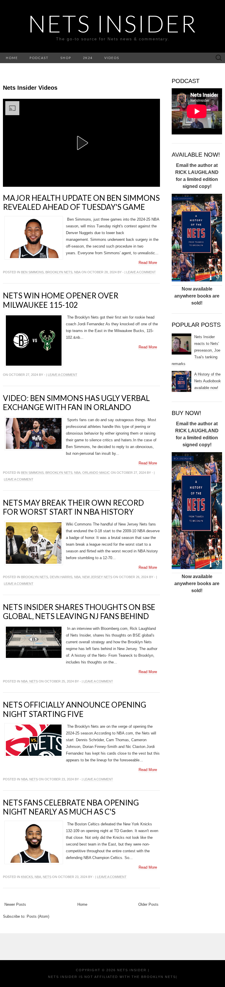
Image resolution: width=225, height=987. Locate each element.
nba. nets (29, 681)
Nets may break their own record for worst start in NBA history (73, 507)
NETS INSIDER (112, 23)
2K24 (88, 58)
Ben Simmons (32, 272)
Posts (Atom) (38, 916)
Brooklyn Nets (58, 272)
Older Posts (148, 904)
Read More (148, 262)
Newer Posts (15, 904)
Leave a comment (141, 272)
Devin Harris (61, 577)
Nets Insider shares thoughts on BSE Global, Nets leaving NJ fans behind (79, 611)
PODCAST (39, 58)
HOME (12, 58)
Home (82, 904)
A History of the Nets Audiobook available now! (207, 381)
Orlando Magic (96, 472)
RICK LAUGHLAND (197, 172)
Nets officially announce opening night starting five (74, 709)
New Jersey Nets (97, 577)
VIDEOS (111, 58)
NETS (33, 779)
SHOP (65, 58)
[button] (81, 143)
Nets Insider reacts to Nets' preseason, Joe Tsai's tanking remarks (196, 350)
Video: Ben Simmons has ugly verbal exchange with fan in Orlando (76, 402)
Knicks (27, 877)
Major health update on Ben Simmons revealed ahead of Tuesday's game (81, 202)
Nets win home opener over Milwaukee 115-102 (60, 300)
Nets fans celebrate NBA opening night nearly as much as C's (71, 807)
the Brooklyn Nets (153, 977)
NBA (77, 272)
